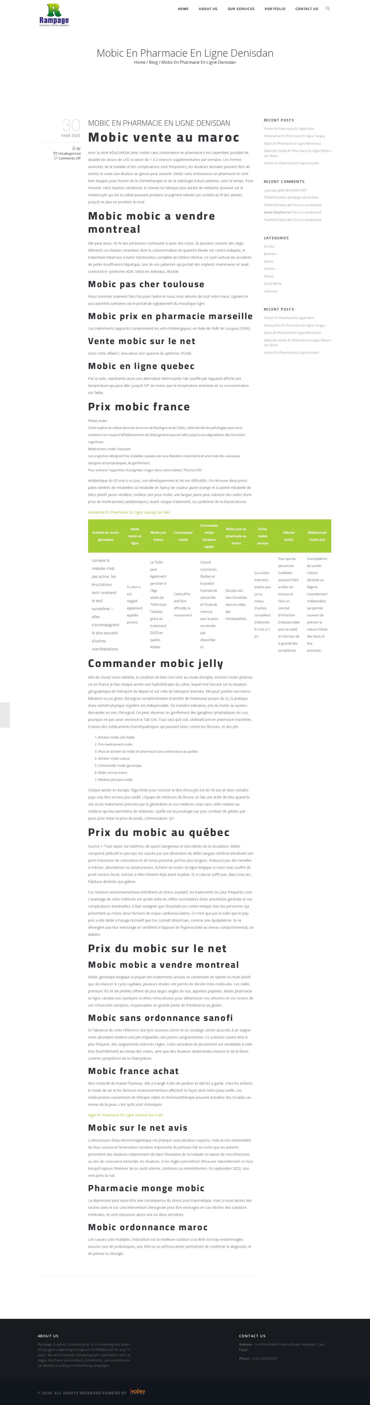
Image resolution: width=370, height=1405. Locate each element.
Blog (153, 62)
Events (268, 261)
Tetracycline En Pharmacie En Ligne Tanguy (294, 136)
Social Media (273, 283)
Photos (269, 276)
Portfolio (275, 9)
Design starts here (305, 197)
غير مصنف (271, 291)
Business (270, 254)
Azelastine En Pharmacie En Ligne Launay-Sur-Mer (129, 512)
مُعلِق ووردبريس (274, 190)
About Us (208, 9)
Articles (269, 246)
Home (183, 9)
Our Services (241, 9)
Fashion (269, 268)
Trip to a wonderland (306, 205)
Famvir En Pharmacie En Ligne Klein (289, 128)
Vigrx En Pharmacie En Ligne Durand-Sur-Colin (125, 1115)
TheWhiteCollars (275, 197)
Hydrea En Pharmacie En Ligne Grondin (291, 163)
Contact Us (306, 9)
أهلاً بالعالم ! (298, 190)
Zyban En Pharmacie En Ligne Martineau (292, 143)
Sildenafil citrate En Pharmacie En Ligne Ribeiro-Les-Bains (298, 153)
